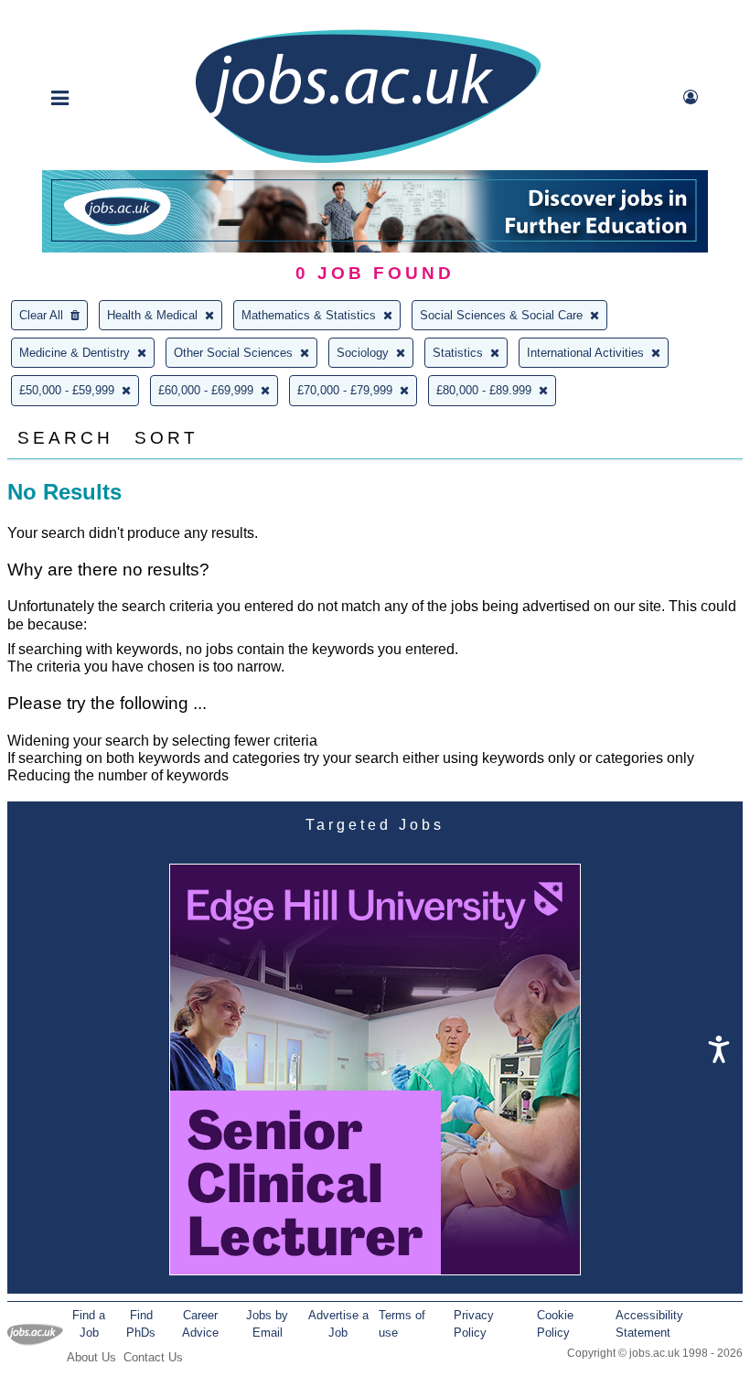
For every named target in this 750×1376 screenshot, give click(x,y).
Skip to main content (73, 16)
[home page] (367, 161)
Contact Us (153, 1357)
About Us (91, 1357)
